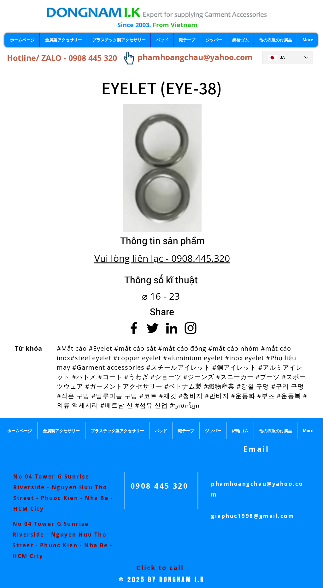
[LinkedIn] (171, 328)
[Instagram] (190, 328)
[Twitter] (153, 328)
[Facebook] (134, 328)
